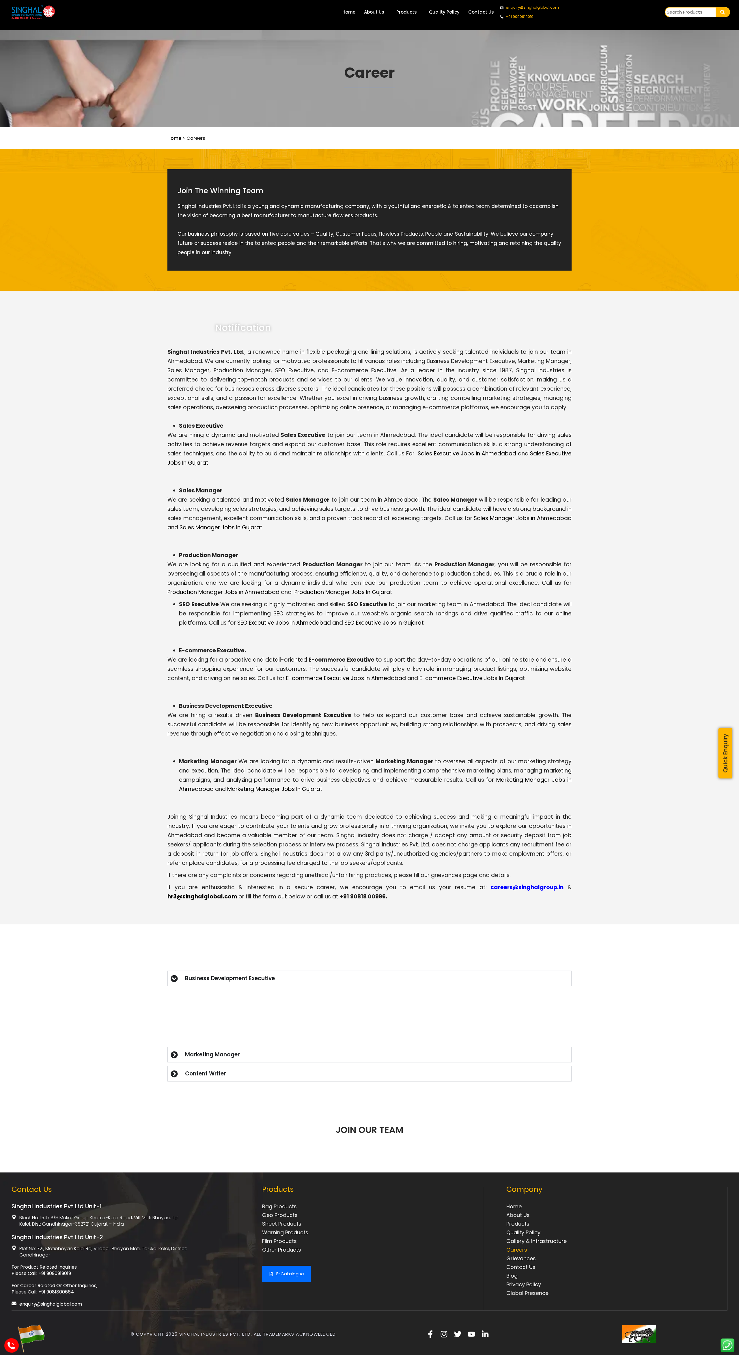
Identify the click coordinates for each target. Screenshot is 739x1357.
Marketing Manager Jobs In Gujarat (274, 789)
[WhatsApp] (727, 1350)
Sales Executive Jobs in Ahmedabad (467, 453)
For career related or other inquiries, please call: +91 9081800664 (54, 1288)
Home (348, 12)
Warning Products (285, 1232)
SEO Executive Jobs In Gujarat (384, 623)
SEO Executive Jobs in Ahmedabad (284, 623)
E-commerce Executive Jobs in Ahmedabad (346, 678)
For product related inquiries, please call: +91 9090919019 (45, 1270)
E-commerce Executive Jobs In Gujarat (472, 678)
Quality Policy (444, 12)
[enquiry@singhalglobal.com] (14, 1303)
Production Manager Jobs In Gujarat (343, 592)
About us (518, 1215)
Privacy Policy (523, 1284)
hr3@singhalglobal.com (202, 896)
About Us (374, 12)
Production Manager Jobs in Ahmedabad (223, 592)
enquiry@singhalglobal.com (50, 1304)
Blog (512, 1275)
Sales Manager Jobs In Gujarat (221, 527)
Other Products (281, 1249)
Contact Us (481, 12)
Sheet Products (281, 1223)
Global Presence (527, 1293)
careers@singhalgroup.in (526, 887)
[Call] (12, 1349)
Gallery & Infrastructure (536, 1241)
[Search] (722, 12)
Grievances (521, 1258)
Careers (516, 1249)
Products (406, 12)
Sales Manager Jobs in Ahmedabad (523, 518)
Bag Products (279, 1206)
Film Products (279, 1241)
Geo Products (280, 1215)
